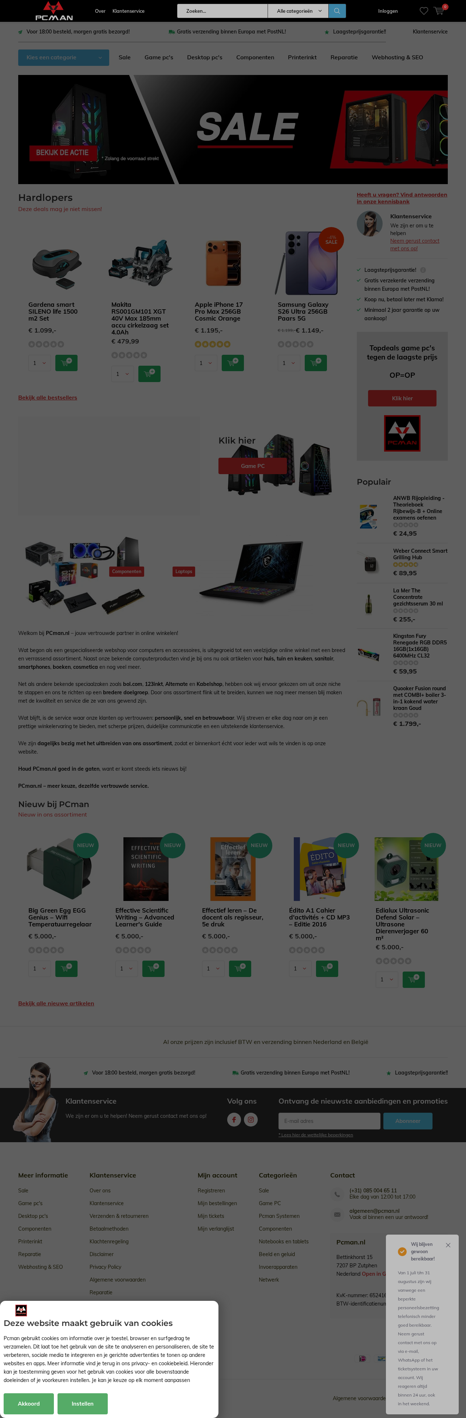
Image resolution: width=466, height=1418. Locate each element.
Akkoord (29, 1403)
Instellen (83, 1403)
